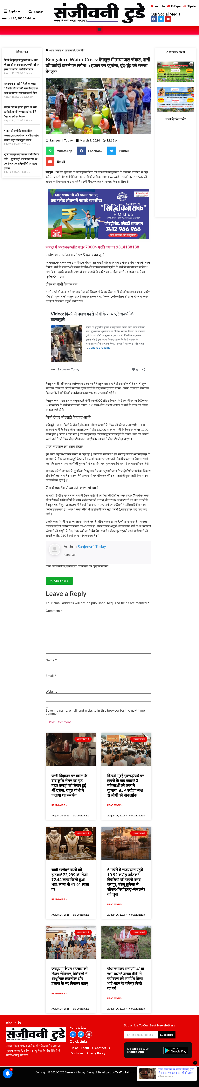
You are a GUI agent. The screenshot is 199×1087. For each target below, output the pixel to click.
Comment (54, 610)
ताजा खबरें (70, 50)
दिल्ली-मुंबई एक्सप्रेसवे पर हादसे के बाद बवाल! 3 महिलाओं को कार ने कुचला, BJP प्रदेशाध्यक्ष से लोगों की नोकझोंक (125, 786)
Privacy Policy (96, 1053)
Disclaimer (78, 1053)
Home (75, 1048)
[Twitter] (161, 19)
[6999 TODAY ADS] (175, 81)
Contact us (102, 1048)
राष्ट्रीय (80, 50)
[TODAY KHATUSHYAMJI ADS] (175, 111)
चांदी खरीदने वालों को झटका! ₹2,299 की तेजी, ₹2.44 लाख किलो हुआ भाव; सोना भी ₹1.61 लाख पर (70, 879)
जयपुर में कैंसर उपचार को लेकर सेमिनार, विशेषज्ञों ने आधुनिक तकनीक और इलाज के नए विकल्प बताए (69, 976)
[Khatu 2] (98, 240)
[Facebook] (154, 19)
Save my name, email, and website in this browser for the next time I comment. (96, 712)
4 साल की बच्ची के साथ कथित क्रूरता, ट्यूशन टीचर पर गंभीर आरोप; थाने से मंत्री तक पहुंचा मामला (21, 135)
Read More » (59, 805)
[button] (30, 12)
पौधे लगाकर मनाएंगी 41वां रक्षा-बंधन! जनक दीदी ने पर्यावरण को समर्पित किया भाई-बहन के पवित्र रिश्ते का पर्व (125, 978)
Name (51, 660)
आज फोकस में (56, 50)
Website (51, 691)
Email (51, 675)
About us (86, 1048)
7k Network (156, 1072)
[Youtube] (168, 19)
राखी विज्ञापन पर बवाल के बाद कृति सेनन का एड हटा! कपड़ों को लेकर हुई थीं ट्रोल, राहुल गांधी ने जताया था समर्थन (69, 786)
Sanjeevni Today (92, 546)
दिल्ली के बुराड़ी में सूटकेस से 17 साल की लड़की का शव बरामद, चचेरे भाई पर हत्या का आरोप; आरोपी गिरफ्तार (21, 64)
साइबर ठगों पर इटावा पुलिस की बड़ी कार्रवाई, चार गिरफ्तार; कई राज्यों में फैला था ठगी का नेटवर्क (20, 111)
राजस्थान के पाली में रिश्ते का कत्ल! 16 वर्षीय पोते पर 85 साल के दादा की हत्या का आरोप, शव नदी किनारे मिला (21, 88)
